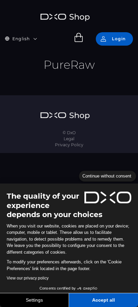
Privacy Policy (69, 144)
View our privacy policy (28, 278)
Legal (69, 138)
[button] (25, 39)
